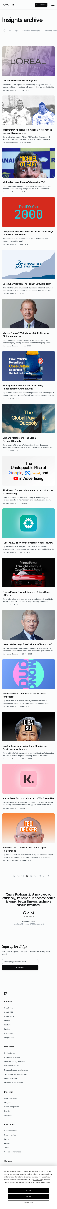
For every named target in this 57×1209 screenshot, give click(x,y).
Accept (28, 1190)
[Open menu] (53, 5)
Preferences (28, 1203)
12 (14, 875)
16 (31, 875)
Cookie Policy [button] (38, 1180)
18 (40, 875)
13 (18, 875)
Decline (28, 1196)
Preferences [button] (45, 1182)
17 (35, 875)
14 (22, 875)
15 (27, 875)
